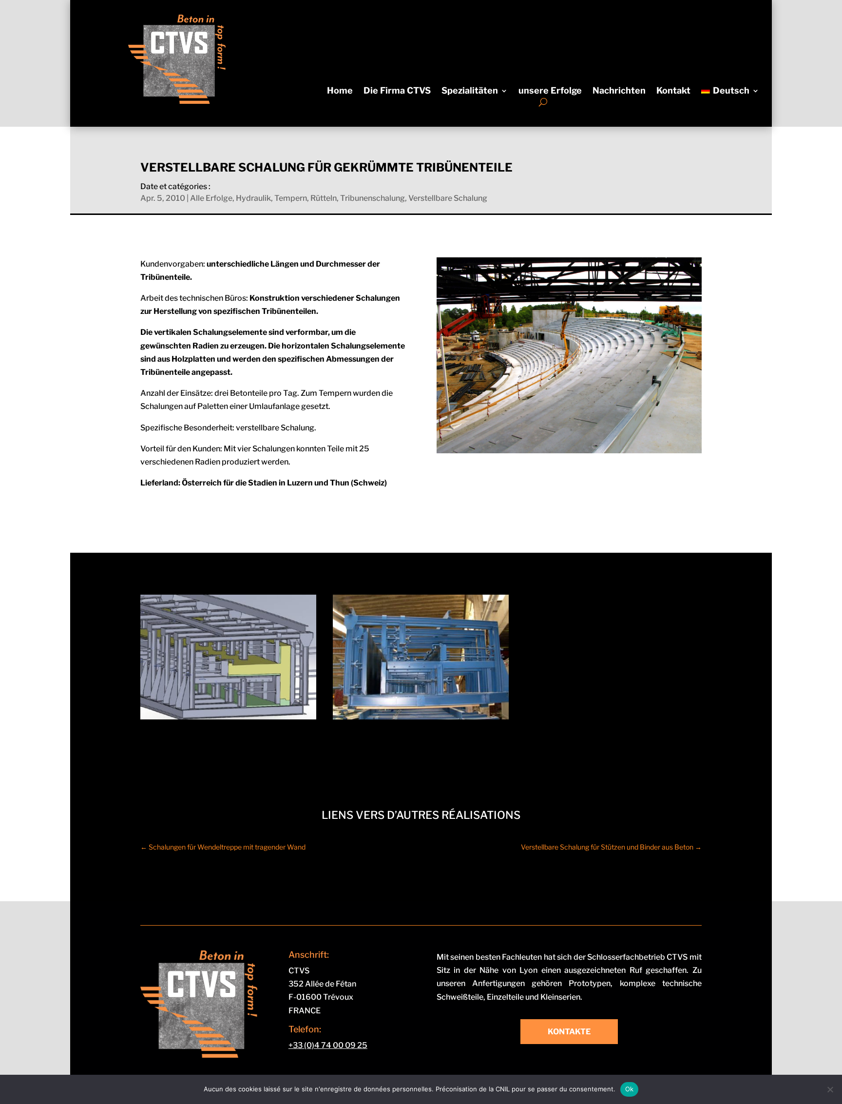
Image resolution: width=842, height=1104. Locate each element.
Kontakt (673, 91)
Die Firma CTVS (397, 91)
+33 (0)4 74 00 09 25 (327, 1045)
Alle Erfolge (211, 198)
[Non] (830, 1089)
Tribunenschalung (372, 198)
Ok (629, 1089)
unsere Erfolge (550, 91)
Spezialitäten (469, 91)
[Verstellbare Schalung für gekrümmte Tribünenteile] (421, 716)
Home (340, 91)
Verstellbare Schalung (447, 198)
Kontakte (569, 1031)
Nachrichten (619, 91)
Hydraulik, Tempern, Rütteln (286, 198)
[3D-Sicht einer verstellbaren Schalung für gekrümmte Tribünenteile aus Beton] (228, 716)
